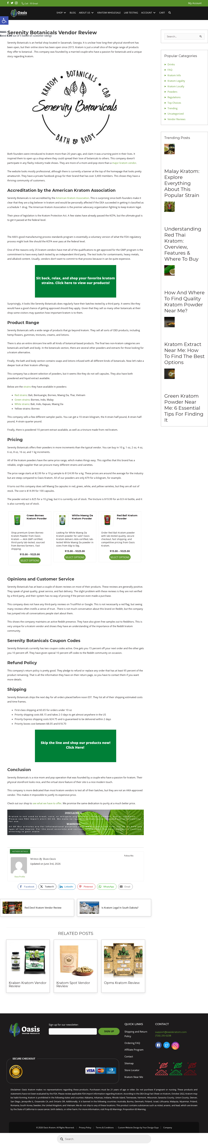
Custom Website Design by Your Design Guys (138, 1127)
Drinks (171, 64)
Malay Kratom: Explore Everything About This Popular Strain (181, 183)
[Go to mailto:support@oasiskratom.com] (177, 1032)
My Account (195, 3)
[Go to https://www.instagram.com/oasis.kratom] (16, 3)
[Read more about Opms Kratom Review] (123, 960)
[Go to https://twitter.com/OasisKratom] (166, 1045)
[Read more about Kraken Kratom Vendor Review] (28, 960)
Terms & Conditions (105, 1127)
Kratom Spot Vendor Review (73, 984)
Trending (172, 108)
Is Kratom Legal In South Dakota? (120, 907)
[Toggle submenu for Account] (154, 13)
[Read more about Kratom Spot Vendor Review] (75, 960)
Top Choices (174, 102)
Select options (29, 560)
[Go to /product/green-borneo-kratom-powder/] (175, 1069)
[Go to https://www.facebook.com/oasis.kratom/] (7, 3)
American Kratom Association (72, 198)
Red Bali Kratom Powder (127, 517)
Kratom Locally (176, 86)
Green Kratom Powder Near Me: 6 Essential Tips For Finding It (183, 408)
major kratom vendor (124, 162)
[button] (24, 3)
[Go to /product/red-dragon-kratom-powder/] (190, 1069)
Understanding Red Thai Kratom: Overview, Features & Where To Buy (182, 244)
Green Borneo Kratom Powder (37, 517)
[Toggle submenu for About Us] (92, 13)
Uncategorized (176, 113)
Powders (172, 91)
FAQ (170, 69)
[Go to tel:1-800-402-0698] (177, 1036)
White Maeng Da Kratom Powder (82, 517)
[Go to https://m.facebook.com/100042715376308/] (158, 1045)
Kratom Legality (176, 80)
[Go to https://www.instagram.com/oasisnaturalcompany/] (175, 1046)
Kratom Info (174, 75)
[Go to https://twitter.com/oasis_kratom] (12, 3)
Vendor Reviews (176, 119)
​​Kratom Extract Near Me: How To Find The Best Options (184, 353)
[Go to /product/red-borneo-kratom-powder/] (161, 1069)
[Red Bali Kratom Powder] (107, 519)
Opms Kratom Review (122, 982)
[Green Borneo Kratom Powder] (17, 519)
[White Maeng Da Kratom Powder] (62, 519)
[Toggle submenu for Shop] (65, 13)
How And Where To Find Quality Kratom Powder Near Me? (184, 302)
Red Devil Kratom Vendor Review (43, 907)
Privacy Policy (85, 1127)
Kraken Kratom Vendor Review (27, 984)
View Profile (19, 876)
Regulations (174, 97)
